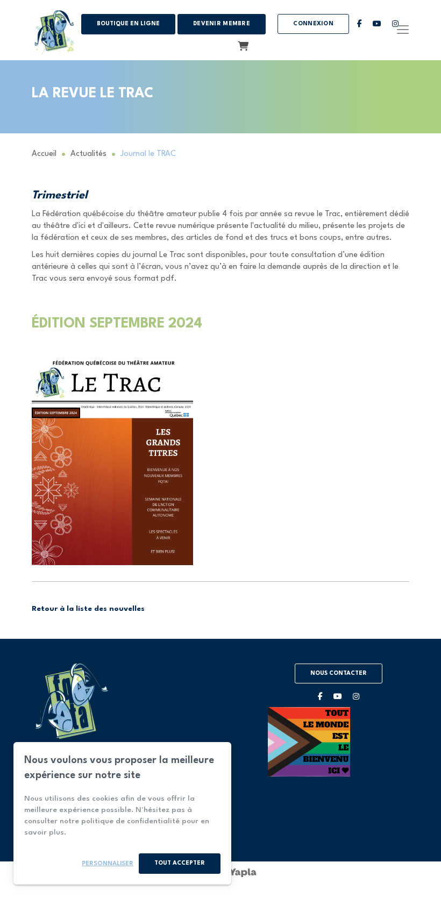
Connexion (313, 24)
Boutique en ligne (128, 24)
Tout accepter (179, 863)
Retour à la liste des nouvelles (88, 608)
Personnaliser (107, 863)
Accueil (44, 154)
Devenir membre (221, 24)
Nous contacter (338, 673)
